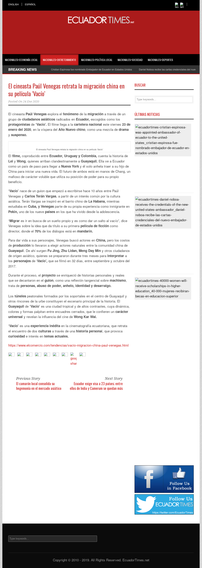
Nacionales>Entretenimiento (59, 60)
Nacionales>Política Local (96, 60)
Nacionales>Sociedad (130, 60)
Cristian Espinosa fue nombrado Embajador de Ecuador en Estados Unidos (91, 69)
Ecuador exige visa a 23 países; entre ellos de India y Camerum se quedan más (96, 386)
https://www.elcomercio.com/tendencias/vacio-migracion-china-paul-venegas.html (68, 345)
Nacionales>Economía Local (21, 60)
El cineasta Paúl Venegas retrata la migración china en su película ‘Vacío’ (66, 89)
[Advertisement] (101, 38)
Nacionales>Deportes (160, 60)
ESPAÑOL (30, 4)
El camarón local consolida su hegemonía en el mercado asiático (38, 386)
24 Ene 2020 (31, 101)
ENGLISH (13, 4)
